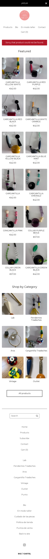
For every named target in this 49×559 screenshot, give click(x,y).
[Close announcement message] (46, 3)
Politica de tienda (24, 522)
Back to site (24, 534)
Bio (16, 27)
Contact (42, 27)
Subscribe (24, 438)
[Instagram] (24, 545)
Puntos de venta (24, 528)
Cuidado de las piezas (24, 516)
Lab (24, 460)
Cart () (24, 32)
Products (7, 27)
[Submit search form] (37, 415)
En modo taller (28, 27)
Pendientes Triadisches (24, 466)
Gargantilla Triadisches (24, 477)
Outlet (24, 489)
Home (24, 427)
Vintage (24, 483)
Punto (24, 495)
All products (24, 393)
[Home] (25, 15)
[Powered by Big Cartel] (24, 553)
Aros (24, 472)
